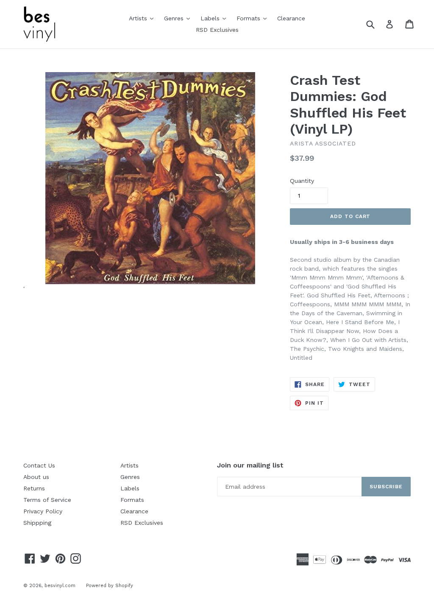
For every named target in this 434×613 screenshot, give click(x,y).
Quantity (302, 180)
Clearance (291, 18)
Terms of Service (47, 499)
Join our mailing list (250, 465)
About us (36, 476)
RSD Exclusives (217, 29)
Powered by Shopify (109, 585)
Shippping (37, 522)
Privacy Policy (42, 511)
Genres (179, 18)
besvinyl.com (60, 585)
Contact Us (39, 465)
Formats (253, 18)
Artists (143, 18)
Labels (215, 18)
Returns (34, 488)
